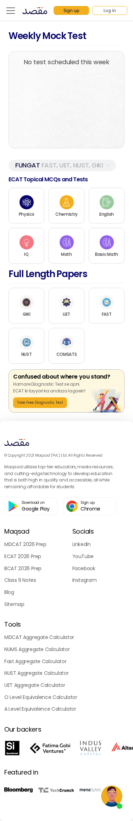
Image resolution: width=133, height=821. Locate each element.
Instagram (84, 580)
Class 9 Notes (20, 580)
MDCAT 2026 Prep (25, 544)
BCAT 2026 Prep (22, 568)
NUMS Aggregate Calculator (37, 649)
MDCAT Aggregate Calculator (39, 637)
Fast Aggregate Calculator (35, 661)
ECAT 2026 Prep (22, 556)
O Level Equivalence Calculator (40, 697)
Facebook (83, 568)
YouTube (83, 556)
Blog (9, 592)
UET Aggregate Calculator (34, 685)
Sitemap (14, 604)
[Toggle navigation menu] (11, 11)
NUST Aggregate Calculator (36, 673)
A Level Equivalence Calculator (40, 708)
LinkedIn (81, 544)
